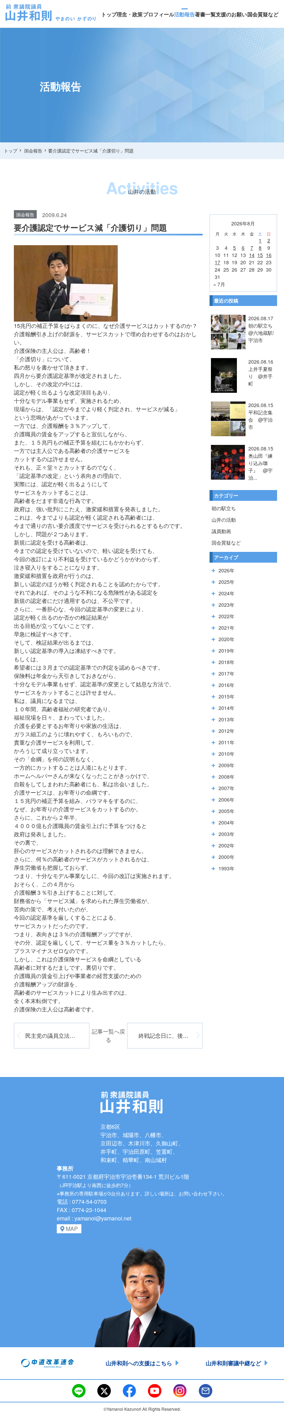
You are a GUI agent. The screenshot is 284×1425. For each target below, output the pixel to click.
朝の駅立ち (224, 508)
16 (269, 254)
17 (217, 262)
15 (260, 254)
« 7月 (219, 284)
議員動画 (221, 531)
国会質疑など (262, 14)
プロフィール (158, 14)
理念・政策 (130, 14)
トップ (109, 14)
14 (252, 254)
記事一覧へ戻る (108, 1035)
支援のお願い (231, 14)
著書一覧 (205, 14)
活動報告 (184, 14)
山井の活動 (224, 519)
